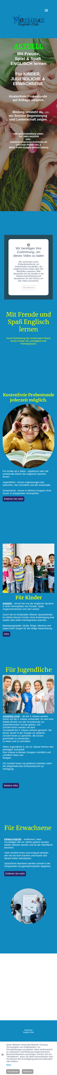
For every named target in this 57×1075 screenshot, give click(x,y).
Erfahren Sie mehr (13, 499)
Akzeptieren (28, 287)
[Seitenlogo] (28, 20)
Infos (6, 634)
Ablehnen (27, 1071)
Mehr (8, 1065)
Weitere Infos (11, 785)
